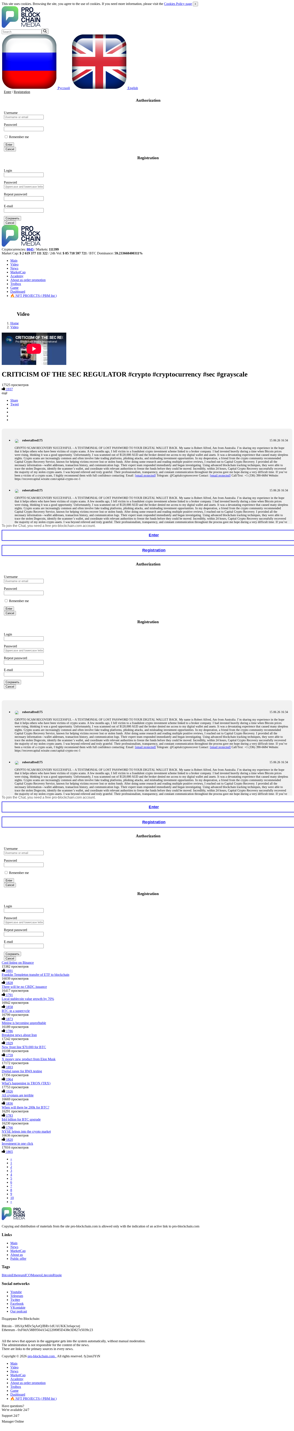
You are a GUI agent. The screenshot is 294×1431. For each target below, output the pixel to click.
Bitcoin (7, 1275)
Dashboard (17, 291)
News (14, 268)
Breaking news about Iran (19, 1035)
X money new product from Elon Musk (29, 1059)
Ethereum (18, 1275)
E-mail (8, 206)
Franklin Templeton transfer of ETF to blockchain (35, 974)
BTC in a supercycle (16, 1011)
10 (12, 1198)
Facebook (17, 1303)
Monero (36, 1275)
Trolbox (15, 284)
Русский (63, 88)
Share (14, 400)
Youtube (16, 1292)
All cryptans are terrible (18, 1095)
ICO (28, 1275)
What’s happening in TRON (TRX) (26, 1083)
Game (14, 288)
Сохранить (12, 218)
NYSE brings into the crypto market (26, 1131)
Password (10, 124)
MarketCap (18, 272)
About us (28, 280)
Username (11, 113)
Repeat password (15, 194)
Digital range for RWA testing (22, 1071)
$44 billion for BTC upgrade (21, 1119)
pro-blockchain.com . (42, 1356)
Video (14, 264)
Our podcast (18, 1311)
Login (8, 170)
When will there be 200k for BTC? (25, 1107)
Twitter (15, 1300)
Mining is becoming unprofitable (24, 1023)
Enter (7, 92)
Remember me (18, 137)
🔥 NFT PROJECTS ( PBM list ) (33, 295)
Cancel (10, 149)
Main (13, 260)
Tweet (14, 404)
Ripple (57, 1275)
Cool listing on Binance (18, 962)
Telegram (16, 1296)
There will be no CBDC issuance (24, 987)
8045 (30, 249)
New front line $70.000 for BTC (24, 1047)
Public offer (18, 1258)
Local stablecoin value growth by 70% (28, 999)
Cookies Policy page (178, 4)
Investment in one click (17, 1143)
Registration (22, 92)
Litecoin (47, 1275)
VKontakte (17, 1307)
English (132, 88)
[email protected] (145, 475)
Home (14, 323)
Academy (16, 276)
